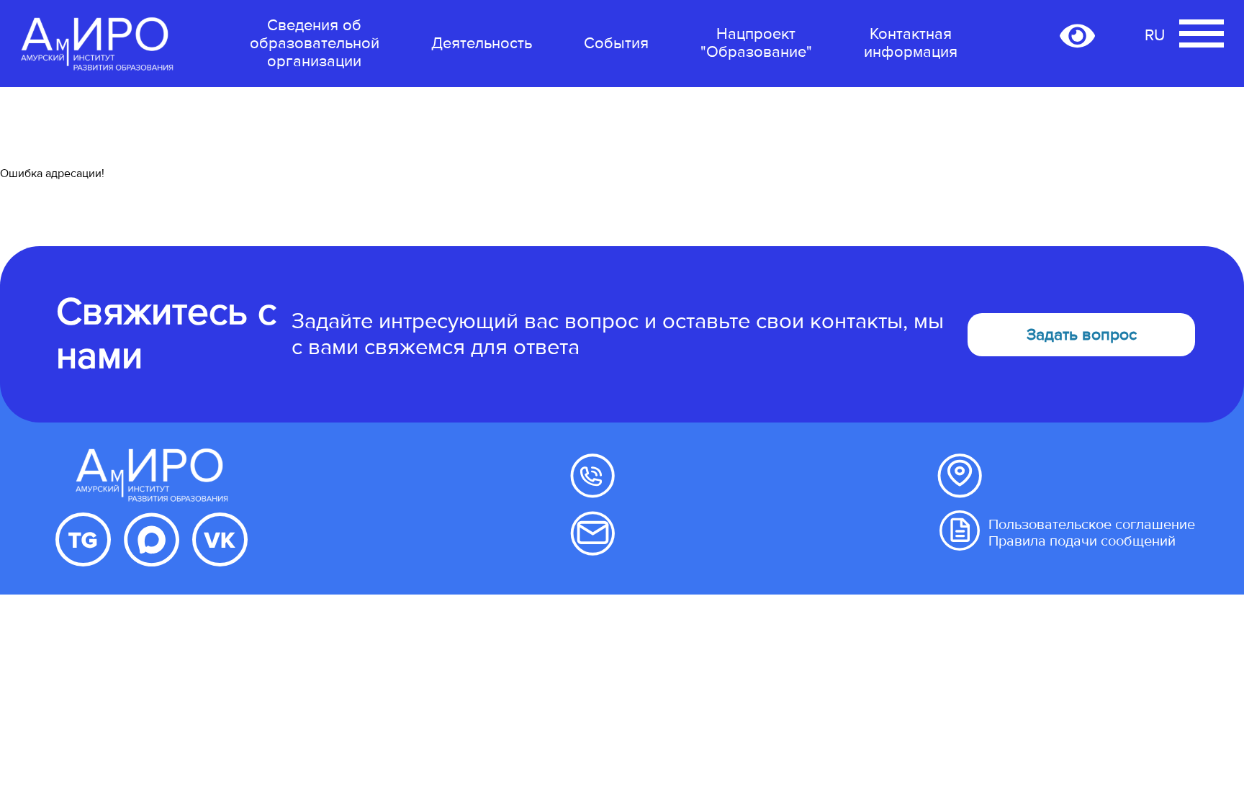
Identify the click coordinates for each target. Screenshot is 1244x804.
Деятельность (481, 43)
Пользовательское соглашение (1091, 524)
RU (1155, 36)
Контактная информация (910, 43)
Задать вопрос (1082, 335)
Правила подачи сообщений (1082, 541)
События (616, 43)
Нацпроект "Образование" (756, 42)
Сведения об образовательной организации (314, 43)
